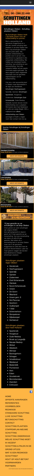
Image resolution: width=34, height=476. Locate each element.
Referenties (12, 403)
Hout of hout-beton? (17, 459)
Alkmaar (12, 350)
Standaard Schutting (17, 413)
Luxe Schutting (13, 416)
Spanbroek (13, 331)
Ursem (12, 288)
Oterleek (12, 283)
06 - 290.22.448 (20, 13)
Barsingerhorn (15, 353)
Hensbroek (13, 266)
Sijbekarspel (14, 317)
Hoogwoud (13, 333)
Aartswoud (13, 320)
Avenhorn (13, 303)
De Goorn (13, 291)
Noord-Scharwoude (17, 286)
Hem (11, 370)
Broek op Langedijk (17, 339)
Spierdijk (13, 271)
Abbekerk (13, 348)
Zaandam (13, 382)
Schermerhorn (15, 311)
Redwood (10, 409)
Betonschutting (14, 419)
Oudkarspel (14, 305)
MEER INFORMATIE (17, 156)
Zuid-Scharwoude (16, 280)
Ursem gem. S (15, 297)
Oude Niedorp (15, 336)
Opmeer (12, 274)
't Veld (11, 308)
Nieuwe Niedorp (15, 342)
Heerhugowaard (16, 269)
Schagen (13, 356)
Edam (11, 373)
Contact (10, 423)
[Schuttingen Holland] (17, 20)
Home (8, 396)
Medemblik (13, 365)
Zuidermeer (14, 277)
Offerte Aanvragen (16, 400)
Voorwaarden (13, 462)
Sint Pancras (14, 300)
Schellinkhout (14, 359)
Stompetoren (14, 314)
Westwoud (13, 362)
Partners (10, 466)
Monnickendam (15, 379)
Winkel (12, 345)
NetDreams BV (30, 468)
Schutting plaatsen (16, 426)
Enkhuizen (13, 384)
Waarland (13, 294)
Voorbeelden (12, 406)
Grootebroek (14, 376)
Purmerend (14, 367)
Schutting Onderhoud (17, 436)
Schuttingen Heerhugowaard (15, 89)
